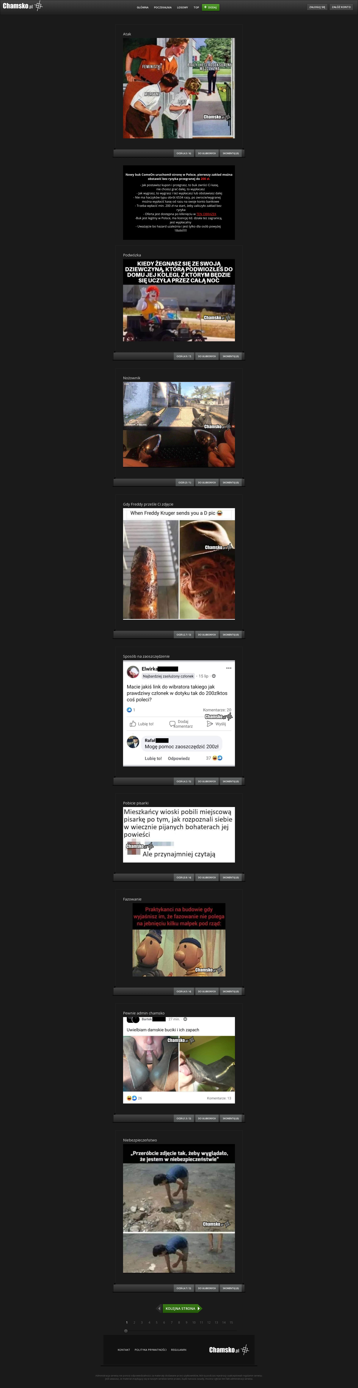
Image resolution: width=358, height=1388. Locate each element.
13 (216, 1322)
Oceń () (184, 153)
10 (194, 1322)
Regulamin (178, 1350)
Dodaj (212, 7)
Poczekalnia (163, 7)
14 (223, 1322)
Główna (142, 7)
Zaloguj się (317, 7)
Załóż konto (341, 7)
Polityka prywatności (151, 1350)
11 (201, 1322)
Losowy (182, 7)
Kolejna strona (180, 1308)
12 (209, 1322)
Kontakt (124, 1350)
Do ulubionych (207, 153)
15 (231, 1322)
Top (196, 7)
